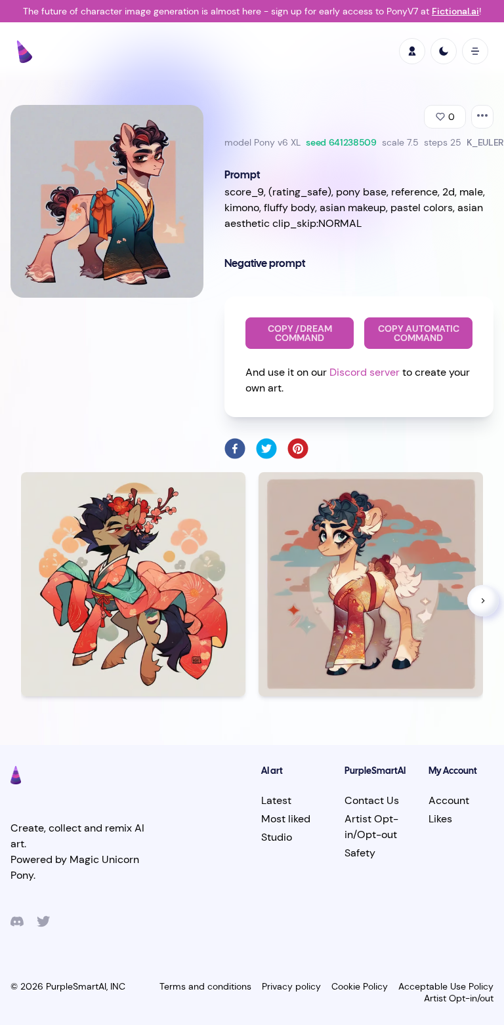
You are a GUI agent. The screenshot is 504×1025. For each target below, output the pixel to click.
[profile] (412, 51)
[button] (483, 600)
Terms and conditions (205, 986)
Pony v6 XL (277, 142)
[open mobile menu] (475, 51)
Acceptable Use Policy (446, 986)
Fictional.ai (455, 11)
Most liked (285, 819)
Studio (276, 837)
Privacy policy (291, 986)
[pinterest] (297, 448)
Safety (360, 853)
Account (449, 800)
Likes (440, 819)
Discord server (364, 372)
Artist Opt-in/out (459, 998)
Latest (276, 800)
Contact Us (372, 800)
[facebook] (234, 448)
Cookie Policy (359, 986)
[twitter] (266, 448)
